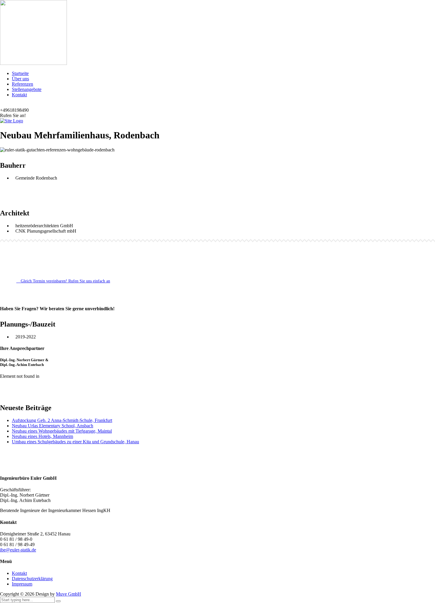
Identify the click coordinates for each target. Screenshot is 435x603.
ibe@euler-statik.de (18, 549)
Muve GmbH (68, 593)
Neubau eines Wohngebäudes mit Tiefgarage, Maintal (62, 431)
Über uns (20, 78)
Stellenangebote (26, 89)
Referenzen (22, 84)
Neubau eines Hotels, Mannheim (42, 436)
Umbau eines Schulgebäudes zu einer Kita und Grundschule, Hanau (75, 441)
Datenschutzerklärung (32, 578)
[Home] (11, 120)
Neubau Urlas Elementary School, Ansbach (52, 425)
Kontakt (19, 94)
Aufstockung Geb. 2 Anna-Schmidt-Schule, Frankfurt (62, 420)
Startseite (20, 73)
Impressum (22, 583)
